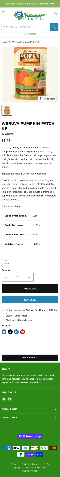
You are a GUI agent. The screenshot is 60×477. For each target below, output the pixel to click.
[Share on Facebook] (4, 331)
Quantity (6, 270)
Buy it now (30, 299)
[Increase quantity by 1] (29, 277)
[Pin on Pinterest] (22, 331)
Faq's (46, 464)
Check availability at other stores (20, 320)
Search (15, 464)
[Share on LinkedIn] (16, 331)
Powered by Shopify (30, 471)
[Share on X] (10, 331)
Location (36, 464)
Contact (25, 464)
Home (5, 42)
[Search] (54, 27)
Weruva (9, 133)
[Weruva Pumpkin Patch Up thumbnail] (7, 110)
